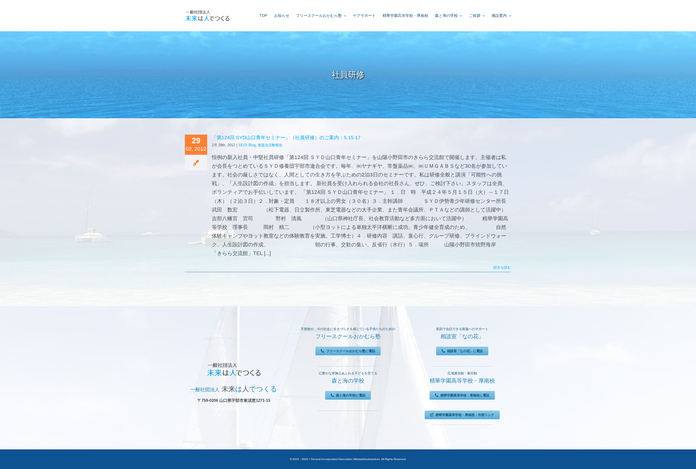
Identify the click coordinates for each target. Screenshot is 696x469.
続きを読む (502, 267)
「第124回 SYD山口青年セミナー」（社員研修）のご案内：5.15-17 (286, 137)
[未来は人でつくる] (207, 11)
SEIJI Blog (247, 145)
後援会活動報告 (270, 145)
